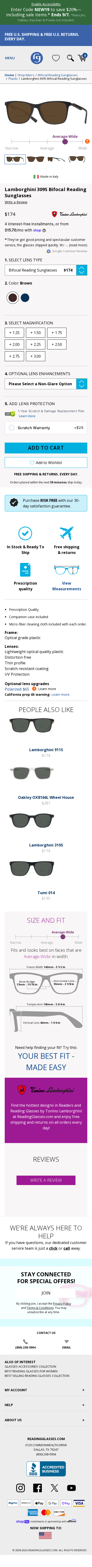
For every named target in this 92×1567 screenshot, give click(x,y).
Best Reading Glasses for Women (31, 1371)
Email (66, 1347)
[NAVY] (25, 297)
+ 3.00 (35, 356)
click (53, 1248)
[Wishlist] (56, 58)
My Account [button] (16, 1390)
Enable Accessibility (46, 4)
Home (9, 75)
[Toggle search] (70, 58)
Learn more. (60, 694)
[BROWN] (12, 297)
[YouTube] (71, 1492)
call (66, 1248)
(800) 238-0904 (25, 1347)
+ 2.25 (35, 344)
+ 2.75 (14, 356)
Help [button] (9, 1405)
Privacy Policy (62, 1304)
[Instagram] (20, 1492)
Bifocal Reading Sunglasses (58, 75)
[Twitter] (54, 1492)
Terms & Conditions (40, 1308)
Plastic (13, 79)
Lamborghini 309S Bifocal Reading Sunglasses (54, 79)
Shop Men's (25, 75)
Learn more (27, 416)
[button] (46, 270)
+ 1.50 (35, 332)
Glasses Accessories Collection (30, 1366)
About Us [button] (13, 1420)
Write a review (46, 1180)
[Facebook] (37, 1492)
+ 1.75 (57, 332)
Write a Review (16, 202)
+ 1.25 (14, 332)
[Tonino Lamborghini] (69, 214)
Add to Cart (46, 447)
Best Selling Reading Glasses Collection (37, 1376)
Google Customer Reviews (69, 251)
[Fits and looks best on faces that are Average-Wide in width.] (46, 149)
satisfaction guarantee (50, 506)
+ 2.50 (57, 344)
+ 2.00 (14, 344)
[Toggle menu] (10, 58)
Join (46, 1293)
